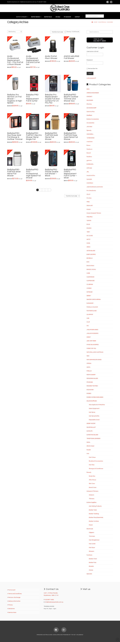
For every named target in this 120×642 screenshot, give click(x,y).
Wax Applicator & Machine (97, 404)
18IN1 (88, 232)
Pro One (89, 198)
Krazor (89, 209)
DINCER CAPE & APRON (94, 299)
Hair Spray (92, 412)
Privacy (10, 605)
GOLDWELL (90, 134)
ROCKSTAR (90, 389)
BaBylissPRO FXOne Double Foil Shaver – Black (51, 173)
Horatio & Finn (91, 175)
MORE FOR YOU (91, 348)
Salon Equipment (94, 408)
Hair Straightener (94, 540)
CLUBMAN (90, 284)
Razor (91, 525)
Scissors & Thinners (92, 491)
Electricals (90, 528)
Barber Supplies (91, 502)
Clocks (91, 570)
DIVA (88, 89)
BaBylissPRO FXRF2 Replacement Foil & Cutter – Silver (70, 174)
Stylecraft (90, 205)
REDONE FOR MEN (92, 386)
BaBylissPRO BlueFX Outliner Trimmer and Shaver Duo (71, 98)
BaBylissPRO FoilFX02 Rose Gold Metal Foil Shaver (71, 136)
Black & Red (90, 265)
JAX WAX (89, 126)
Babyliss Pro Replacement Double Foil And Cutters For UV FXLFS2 (52, 99)
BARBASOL (90, 164)
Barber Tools (93, 510)
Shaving (89, 104)
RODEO (89, 393)
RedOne (89, 156)
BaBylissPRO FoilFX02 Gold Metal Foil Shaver (51, 136)
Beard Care (92, 487)
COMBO (89, 288)
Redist (89, 450)
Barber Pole (92, 562)
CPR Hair (89, 168)
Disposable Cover (94, 419)
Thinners (91, 498)
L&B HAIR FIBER (91, 340)
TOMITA (89, 220)
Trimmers (92, 536)
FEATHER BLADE (91, 310)
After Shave (92, 480)
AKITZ (88, 239)
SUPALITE (89, 431)
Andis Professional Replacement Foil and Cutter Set (33, 60)
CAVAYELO (90, 183)
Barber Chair (93, 558)
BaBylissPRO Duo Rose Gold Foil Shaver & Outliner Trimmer (15, 136)
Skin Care (92, 483)
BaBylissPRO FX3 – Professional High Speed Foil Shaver (33, 174)
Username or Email (92, 51)
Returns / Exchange (14, 597)
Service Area (12, 612)
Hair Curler (92, 543)
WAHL (88, 442)
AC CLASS (90, 235)
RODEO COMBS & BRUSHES (95, 397)
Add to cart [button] (16, 50)
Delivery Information (14, 601)
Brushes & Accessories (96, 461)
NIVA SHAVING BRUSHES (94, 359)
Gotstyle (89, 179)
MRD (88, 201)
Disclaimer (11, 608)
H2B (88, 318)
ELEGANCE (90, 303)
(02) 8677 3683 (42, 1)
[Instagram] (111, 2)
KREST (89, 337)
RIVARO (89, 228)
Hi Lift (88, 322)
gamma (89, 160)
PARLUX (89, 371)
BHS (88, 262)
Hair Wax (91, 464)
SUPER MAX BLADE (92, 434)
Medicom (89, 149)
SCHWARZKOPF (91, 108)
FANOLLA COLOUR (92, 307)
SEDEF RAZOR (91, 423)
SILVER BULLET (91, 427)
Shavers (91, 551)
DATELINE (89, 292)
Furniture (89, 555)
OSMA (88, 367)
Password (90, 60)
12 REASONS (90, 138)
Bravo (88, 145)
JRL (88, 171)
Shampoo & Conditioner (96, 468)
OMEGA (89, 363)
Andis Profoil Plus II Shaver (51, 57)
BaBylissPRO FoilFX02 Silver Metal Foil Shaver (14, 173)
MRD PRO (89, 216)
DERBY (89, 295)
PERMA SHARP (91, 374)
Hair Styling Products (95, 506)
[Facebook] (107, 2)
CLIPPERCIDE (90, 280)
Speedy (89, 130)
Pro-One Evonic (91, 190)
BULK (88, 224)
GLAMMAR (90, 314)
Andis (88, 243)
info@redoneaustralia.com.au (28, 1)
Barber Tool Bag (94, 513)
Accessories (90, 123)
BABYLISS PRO (91, 254)
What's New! (90, 446)
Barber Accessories (93, 119)
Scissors (91, 495)
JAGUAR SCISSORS (92, 333)
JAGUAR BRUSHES (92, 329)
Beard (89, 153)
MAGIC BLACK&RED (93, 344)
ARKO (88, 247)
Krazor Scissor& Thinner (94, 213)
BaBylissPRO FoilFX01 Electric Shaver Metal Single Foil (34, 136)
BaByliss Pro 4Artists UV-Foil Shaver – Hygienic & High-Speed (14, 99)
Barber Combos (94, 521)
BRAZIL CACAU (91, 269)
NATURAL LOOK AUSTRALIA (95, 352)
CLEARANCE (90, 277)
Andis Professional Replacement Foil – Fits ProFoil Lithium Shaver (15, 60)
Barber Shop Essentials (96, 517)
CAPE (88, 273)
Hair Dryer (92, 547)
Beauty (89, 472)
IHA (88, 325)
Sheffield (89, 115)
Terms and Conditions (15, 593)
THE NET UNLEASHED (77, 634)
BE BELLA (89, 258)
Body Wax (92, 476)
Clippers (91, 532)
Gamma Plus (90, 111)
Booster (91, 566)
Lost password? (91, 78)
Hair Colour (92, 457)
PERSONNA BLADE (92, 378)
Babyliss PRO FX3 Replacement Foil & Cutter (32, 98)
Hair (88, 453)
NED (88, 356)
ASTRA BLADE (91, 250)
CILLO (88, 194)
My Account (11, 590)
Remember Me (92, 68)
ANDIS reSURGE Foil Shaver (71, 57)
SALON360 (90, 100)
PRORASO (90, 382)
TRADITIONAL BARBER (93, 438)
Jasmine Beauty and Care (95, 186)
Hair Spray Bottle (94, 416)
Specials (89, 573)
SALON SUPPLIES (92, 401)
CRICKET (89, 96)
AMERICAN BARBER (93, 93)
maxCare (89, 141)
